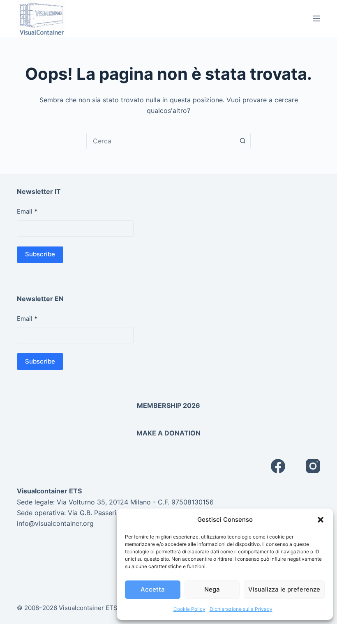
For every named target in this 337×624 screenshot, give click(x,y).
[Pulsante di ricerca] (242, 141)
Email (27, 211)
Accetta (153, 589)
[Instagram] (313, 466)
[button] (320, 520)
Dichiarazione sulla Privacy (241, 609)
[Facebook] (278, 466)
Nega (212, 589)
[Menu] (316, 18)
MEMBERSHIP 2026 (168, 405)
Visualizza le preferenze (284, 589)
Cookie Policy (189, 609)
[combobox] (161, 141)
